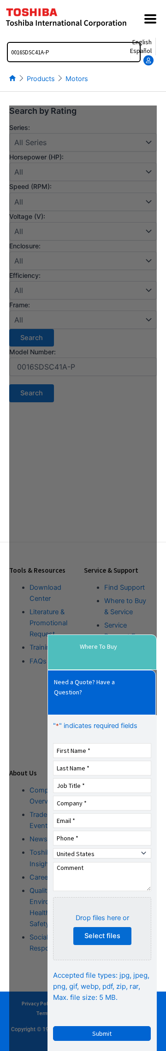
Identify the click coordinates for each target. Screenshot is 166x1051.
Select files (102, 936)
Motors (76, 79)
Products (41, 79)
